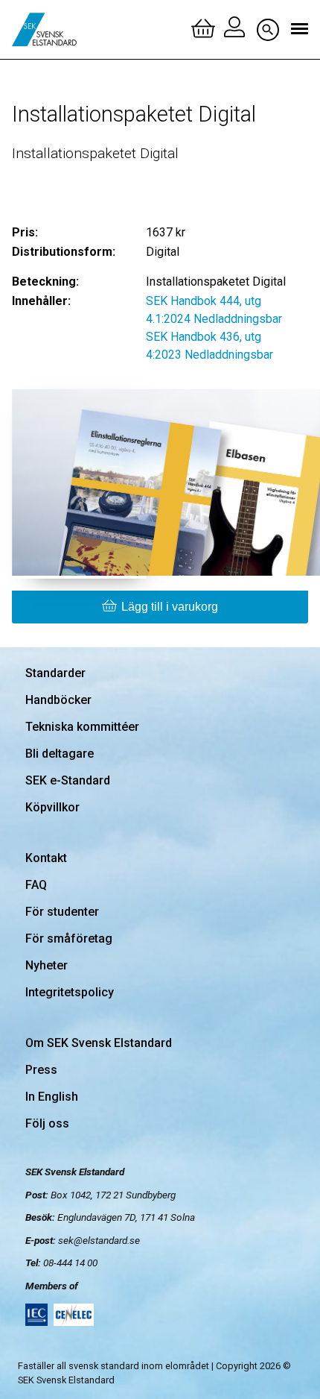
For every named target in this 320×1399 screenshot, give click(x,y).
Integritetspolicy (69, 992)
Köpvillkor (52, 807)
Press (41, 1070)
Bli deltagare (59, 753)
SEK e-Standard (67, 780)
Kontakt (46, 858)
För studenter (62, 912)
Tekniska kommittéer (82, 727)
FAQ (36, 885)
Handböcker (58, 700)
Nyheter (46, 965)
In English (51, 1097)
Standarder (55, 673)
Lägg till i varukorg (169, 606)
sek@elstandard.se (99, 1240)
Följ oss (47, 1123)
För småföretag (68, 938)
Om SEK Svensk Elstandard (98, 1043)
